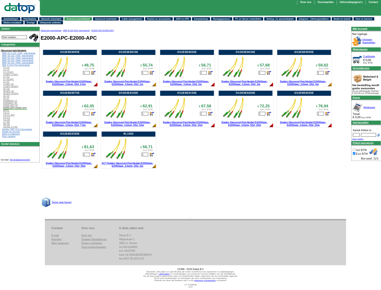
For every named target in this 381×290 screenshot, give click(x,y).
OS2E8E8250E (304, 92)
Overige (31, 22)
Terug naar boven (61, 202)
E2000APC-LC (10, 101)
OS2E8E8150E (187, 92)
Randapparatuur (221, 19)
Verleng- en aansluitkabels (280, 19)
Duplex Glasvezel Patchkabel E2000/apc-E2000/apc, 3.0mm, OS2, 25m (303, 124)
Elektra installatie (12, 22)
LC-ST (6, 82)
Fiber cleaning (8, 136)
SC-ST (6, 96)
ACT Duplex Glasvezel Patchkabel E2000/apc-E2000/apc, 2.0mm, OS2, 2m (127, 164)
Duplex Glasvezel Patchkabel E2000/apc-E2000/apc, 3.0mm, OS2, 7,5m (69, 124)
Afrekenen (369, 107)
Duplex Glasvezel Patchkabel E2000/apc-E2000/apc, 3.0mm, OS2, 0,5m (69, 83)
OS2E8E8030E (245, 52)
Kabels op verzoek (11, 132)
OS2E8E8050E (304, 52)
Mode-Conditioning (11, 134)
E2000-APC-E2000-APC (102, 30)
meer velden (358, 139)
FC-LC (6, 67)
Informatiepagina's (351, 2)
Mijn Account (360, 28)
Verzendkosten (361, 68)
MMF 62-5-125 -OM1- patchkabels (19, 53)
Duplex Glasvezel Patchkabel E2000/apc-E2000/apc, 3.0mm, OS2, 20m (244, 124)
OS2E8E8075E (70, 92)
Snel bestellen (360, 122)
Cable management (132, 19)
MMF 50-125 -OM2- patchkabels (18, 55)
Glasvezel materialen (106, 19)
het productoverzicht (20, 159)
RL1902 (128, 133)
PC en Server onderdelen (248, 19)
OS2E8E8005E (70, 52)
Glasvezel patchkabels (78, 19)
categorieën (164, 274)
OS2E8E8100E (128, 92)
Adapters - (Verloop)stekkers (314, 19)
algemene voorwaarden (205, 280)
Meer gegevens (60, 243)
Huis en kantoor (364, 19)
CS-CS (6, 117)
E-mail (55, 235)
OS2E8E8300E (70, 133)
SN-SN (6, 124)
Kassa (356, 97)
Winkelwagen (360, 49)
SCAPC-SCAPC (11, 93)
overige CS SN (10, 127)
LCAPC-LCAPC (10, 74)
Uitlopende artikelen (50, 22)
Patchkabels (29, 19)
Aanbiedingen (11, 19)
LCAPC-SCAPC (10, 86)
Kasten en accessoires (159, 19)
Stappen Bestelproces (94, 239)
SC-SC (6, 89)
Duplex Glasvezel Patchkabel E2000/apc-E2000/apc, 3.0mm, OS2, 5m (303, 83)
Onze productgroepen (93, 247)
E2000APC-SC (10, 103)
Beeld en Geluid (342, 19)
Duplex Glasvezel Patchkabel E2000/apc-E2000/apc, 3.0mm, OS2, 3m (244, 83)
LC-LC (6, 70)
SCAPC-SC (8, 91)
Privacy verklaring (91, 243)
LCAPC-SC (8, 84)
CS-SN (6, 120)
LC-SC (6, 77)
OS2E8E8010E (128, 52)
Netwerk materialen (51, 19)
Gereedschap (201, 19)
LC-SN (6, 122)
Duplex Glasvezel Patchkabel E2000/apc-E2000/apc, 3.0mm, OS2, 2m (186, 83)
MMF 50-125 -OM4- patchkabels (18, 60)
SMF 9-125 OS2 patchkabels (76, 30)
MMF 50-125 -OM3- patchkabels (18, 58)
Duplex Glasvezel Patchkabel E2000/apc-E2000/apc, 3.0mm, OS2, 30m (69, 164)
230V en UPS (182, 19)
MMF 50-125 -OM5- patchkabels (18, 62)
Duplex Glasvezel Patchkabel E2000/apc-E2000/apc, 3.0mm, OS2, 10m (127, 124)
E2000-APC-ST (10, 105)
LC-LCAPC (8, 72)
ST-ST (6, 98)
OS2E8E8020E (187, 52)
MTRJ (6, 110)
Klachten (56, 239)
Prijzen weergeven (363, 143)
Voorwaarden (326, 2)
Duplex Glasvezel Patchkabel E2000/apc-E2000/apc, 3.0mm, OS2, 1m (127, 83)
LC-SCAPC (8, 79)
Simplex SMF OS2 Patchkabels (17, 129)
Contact (373, 2)
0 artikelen (369, 56)
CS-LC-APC (9, 115)
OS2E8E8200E (245, 92)
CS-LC (6, 112)
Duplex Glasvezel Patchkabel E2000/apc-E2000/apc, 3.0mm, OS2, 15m (186, 124)
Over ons (305, 2)
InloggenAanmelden (368, 41)
